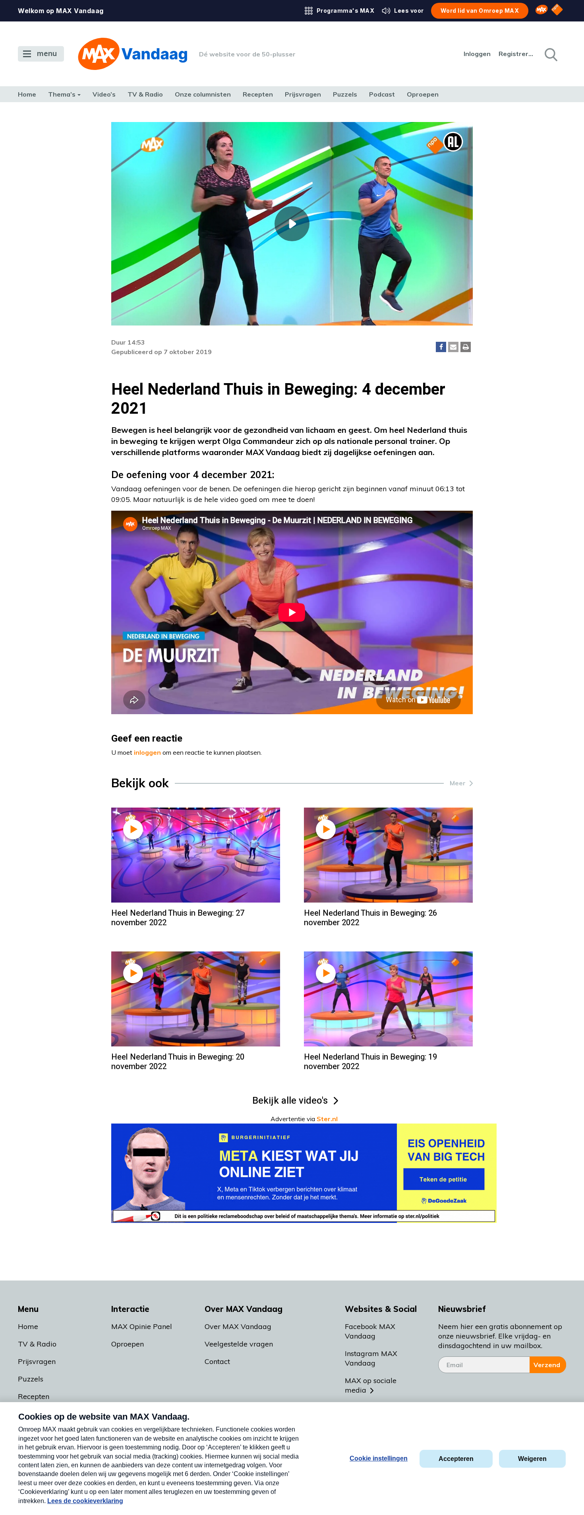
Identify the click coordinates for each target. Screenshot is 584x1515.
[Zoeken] (550, 54)
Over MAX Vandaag (238, 1326)
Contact (217, 1361)
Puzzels (345, 94)
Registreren (516, 54)
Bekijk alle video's (290, 1101)
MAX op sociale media (370, 1385)
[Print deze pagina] (465, 347)
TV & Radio (145, 94)
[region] (292, 223)
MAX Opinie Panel (141, 1326)
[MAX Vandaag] (132, 53)
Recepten (258, 94)
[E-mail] (453, 347)
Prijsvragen (303, 94)
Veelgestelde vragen (239, 1343)
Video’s (104, 94)
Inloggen (477, 54)
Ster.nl (327, 1119)
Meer (458, 783)
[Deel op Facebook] (441, 347)
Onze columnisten (203, 94)
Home (27, 94)
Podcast (382, 94)
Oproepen (423, 94)
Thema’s (61, 94)
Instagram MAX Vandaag (371, 1358)
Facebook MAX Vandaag (370, 1331)
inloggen (147, 752)
